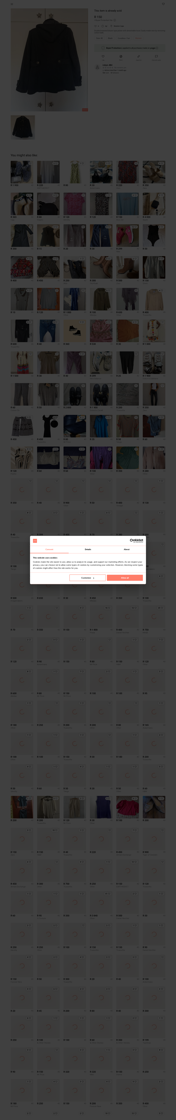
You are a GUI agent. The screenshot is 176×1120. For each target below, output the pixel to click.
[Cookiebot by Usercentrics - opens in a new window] (132, 541)
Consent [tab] (49, 549)
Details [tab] (88, 549)
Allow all (125, 578)
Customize (86, 578)
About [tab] (126, 549)
